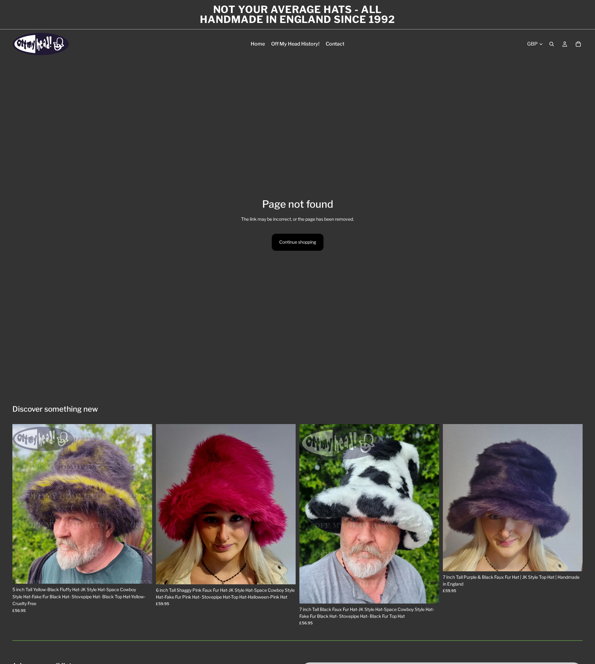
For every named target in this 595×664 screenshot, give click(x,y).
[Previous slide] (21, 504)
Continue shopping (297, 242)
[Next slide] (143, 504)
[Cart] (578, 44)
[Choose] (142, 574)
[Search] (551, 44)
